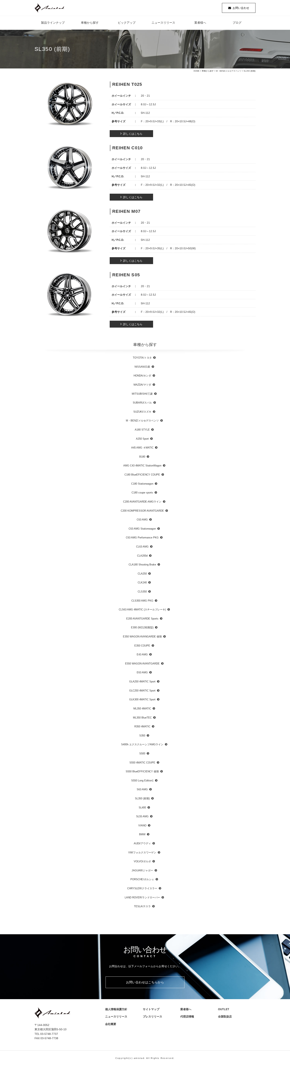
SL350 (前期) (142, 798)
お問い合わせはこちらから (145, 982)
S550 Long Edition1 (142, 780)
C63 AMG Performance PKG (142, 537)
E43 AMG (142, 654)
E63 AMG (142, 672)
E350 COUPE (142, 645)
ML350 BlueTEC (142, 717)
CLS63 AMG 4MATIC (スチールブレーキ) (142, 609)
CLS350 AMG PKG (142, 600)
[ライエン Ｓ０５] (70, 295)
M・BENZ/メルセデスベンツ (228, 71)
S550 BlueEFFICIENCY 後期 (142, 771)
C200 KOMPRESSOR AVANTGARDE (142, 510)
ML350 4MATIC (142, 708)
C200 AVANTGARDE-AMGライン (142, 501)
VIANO (142, 825)
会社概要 (112, 1024)
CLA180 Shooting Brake (142, 564)
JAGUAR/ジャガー (142, 870)
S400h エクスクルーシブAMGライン (142, 744)
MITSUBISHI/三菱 (142, 393)
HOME (196, 71)
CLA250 (142, 573)
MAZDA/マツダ (142, 384)
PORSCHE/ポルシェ (142, 879)
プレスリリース (154, 1016)
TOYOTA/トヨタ (142, 357)
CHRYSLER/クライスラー (142, 888)
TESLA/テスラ (142, 906)
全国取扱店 (226, 1016)
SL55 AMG (142, 816)
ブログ (237, 22)
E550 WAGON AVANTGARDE (142, 663)
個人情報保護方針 (116, 1009)
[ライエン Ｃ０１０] (70, 168)
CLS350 (142, 591)
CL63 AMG (142, 546)
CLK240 (142, 582)
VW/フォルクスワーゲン (142, 852)
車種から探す (90, 22)
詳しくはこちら (132, 133)
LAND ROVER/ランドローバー (142, 897)
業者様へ (200, 22)
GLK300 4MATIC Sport (142, 699)
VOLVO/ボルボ (142, 861)
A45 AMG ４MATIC (142, 447)
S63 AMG (142, 789)
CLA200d (142, 555)
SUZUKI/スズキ (142, 411)
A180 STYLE (142, 429)
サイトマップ (151, 1009)
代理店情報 (188, 1016)
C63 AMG (142, 519)
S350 (142, 735)
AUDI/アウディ (142, 843)
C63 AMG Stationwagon (142, 528)
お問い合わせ (241, 7)
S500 (142, 753)
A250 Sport (142, 438)
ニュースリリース (163, 22)
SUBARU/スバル (142, 402)
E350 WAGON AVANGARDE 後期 (142, 636)
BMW (142, 834)
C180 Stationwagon (142, 483)
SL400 (142, 807)
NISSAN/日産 (142, 366)
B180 (142, 456)
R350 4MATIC (142, 726)
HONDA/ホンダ (142, 375)
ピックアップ (127, 22)
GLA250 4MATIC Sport (142, 681)
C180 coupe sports (142, 492)
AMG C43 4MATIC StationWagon (142, 465)
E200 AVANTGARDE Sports (142, 618)
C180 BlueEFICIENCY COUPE (142, 474)
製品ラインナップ (53, 22)
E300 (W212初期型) (142, 627)
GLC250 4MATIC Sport (142, 690)
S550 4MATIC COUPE (142, 762)
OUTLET (223, 1009)
